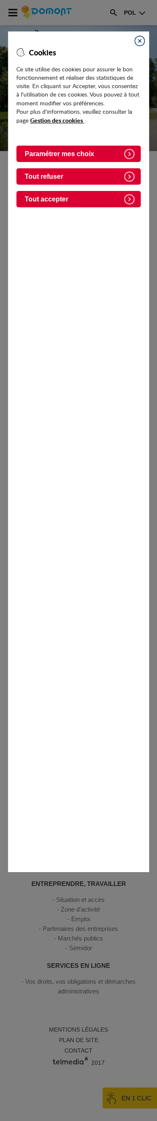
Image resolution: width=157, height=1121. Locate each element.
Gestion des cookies (57, 120)
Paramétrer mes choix (59, 153)
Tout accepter (46, 199)
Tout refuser (44, 176)
